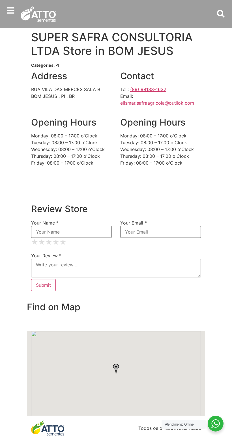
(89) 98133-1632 (148, 89)
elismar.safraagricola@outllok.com (157, 103)
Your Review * (46, 255)
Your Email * (133, 223)
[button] (11, 11)
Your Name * (45, 223)
